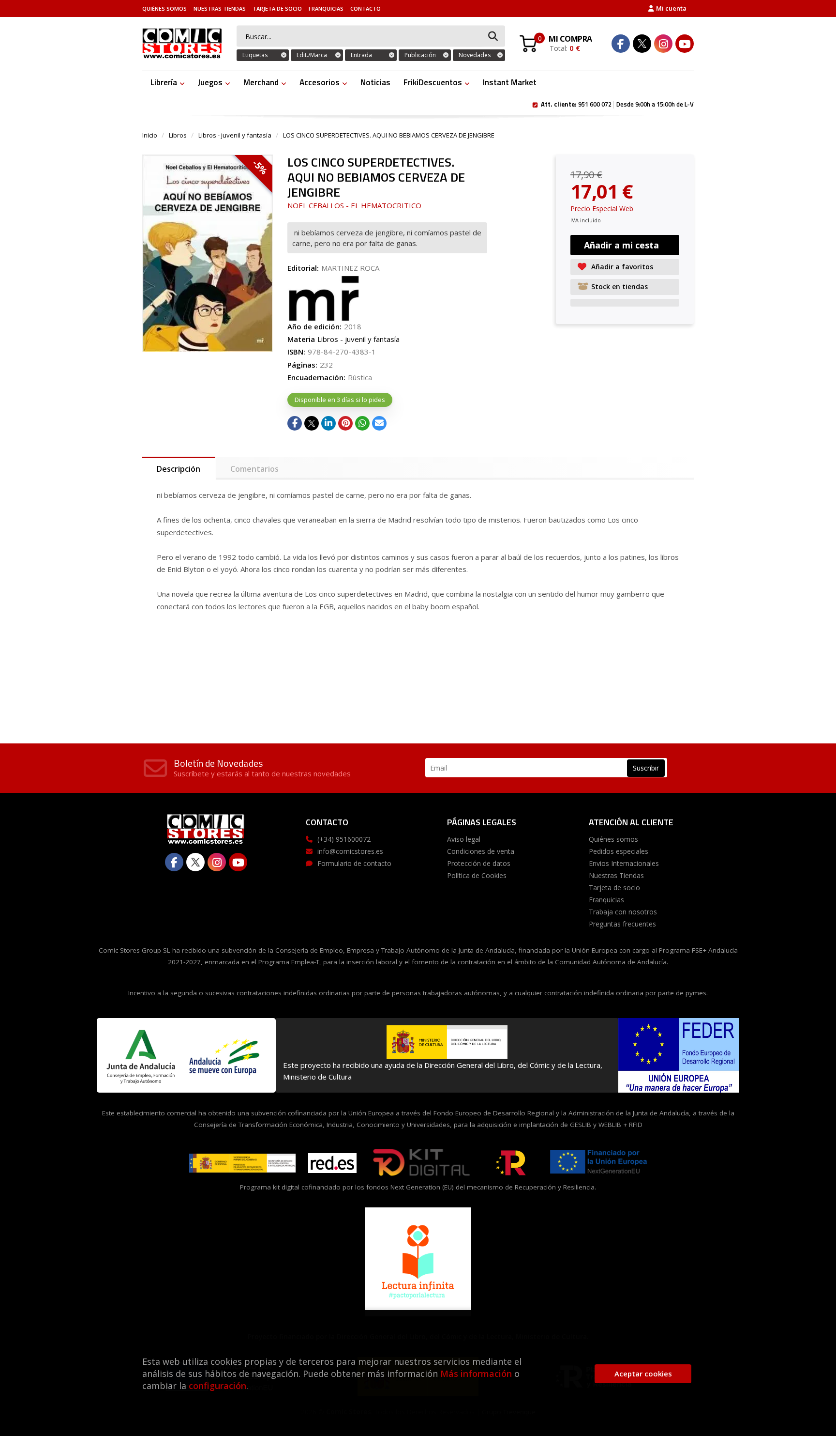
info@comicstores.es (350, 851)
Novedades (475, 55)
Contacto (365, 8)
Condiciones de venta (480, 851)
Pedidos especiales (618, 851)
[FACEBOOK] (621, 43)
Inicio (149, 135)
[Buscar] (493, 36)
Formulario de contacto (354, 863)
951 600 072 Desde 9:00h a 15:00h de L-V (617, 103)
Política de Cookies (477, 875)
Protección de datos (478, 863)
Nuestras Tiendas (220, 8)
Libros (178, 135)
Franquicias (326, 8)
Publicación (420, 55)
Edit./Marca (312, 55)
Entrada (361, 55)
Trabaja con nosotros (623, 911)
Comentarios (254, 468)
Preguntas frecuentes (622, 923)
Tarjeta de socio (277, 8)
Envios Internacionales (624, 863)
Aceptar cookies (643, 1373)
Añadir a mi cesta (621, 245)
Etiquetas (255, 55)
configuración (217, 1385)
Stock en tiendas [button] (619, 286)
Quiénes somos (164, 8)
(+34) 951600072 (344, 839)
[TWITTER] (642, 43)
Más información (476, 1373)
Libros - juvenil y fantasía (234, 135)
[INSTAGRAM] (663, 43)
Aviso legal (463, 839)
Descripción (178, 468)
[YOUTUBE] (684, 43)
